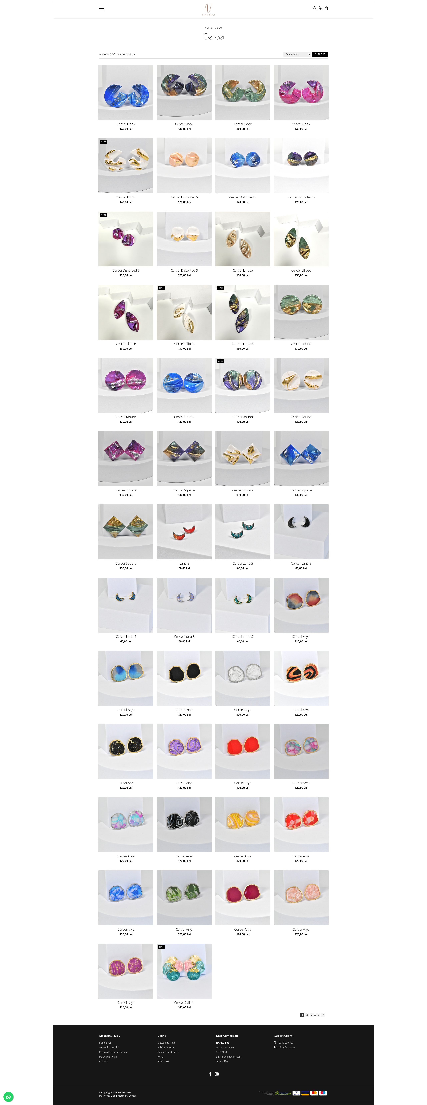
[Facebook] (210, 1074)
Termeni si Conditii (109, 1047)
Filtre (321, 54)
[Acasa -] (208, 9)
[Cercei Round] (301, 312)
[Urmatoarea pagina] (323, 1015)
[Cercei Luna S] (242, 531)
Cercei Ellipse (243, 270)
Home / (209, 27)
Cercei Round (301, 343)
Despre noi (105, 1042)
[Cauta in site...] (315, 8)
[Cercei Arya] (301, 605)
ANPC (160, 1056)
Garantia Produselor (168, 1052)
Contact (103, 1061)
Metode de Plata (166, 1042)
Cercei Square (126, 490)
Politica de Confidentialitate (113, 1052)
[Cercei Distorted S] (184, 165)
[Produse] (102, 10)
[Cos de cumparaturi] (326, 8)
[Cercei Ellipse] (242, 239)
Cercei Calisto (184, 1002)
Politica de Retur (166, 1047)
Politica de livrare (108, 1056)
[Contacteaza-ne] (320, 8)
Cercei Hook (126, 124)
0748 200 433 (285, 1042)
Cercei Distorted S (184, 197)
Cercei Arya (301, 636)
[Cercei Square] (125, 458)
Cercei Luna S (243, 563)
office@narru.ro (286, 1047)
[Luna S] (184, 531)
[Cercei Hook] (125, 92)
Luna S (184, 563)
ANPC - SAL (163, 1061)
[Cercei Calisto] (184, 971)
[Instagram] (217, 1074)
